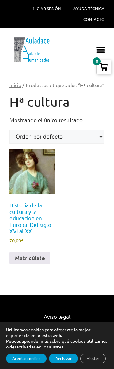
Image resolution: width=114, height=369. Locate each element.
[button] (100, 50)
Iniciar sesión (46, 8)
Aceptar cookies (26, 358)
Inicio (15, 85)
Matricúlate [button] (30, 258)
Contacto (93, 19)
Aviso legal (57, 317)
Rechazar (63, 358)
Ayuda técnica (88, 8)
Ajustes (93, 358)
